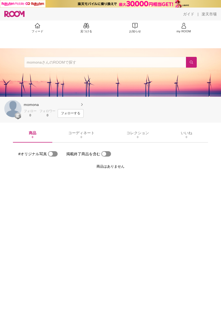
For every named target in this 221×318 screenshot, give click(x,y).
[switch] (53, 154)
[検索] (191, 62)
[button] (13, 108)
